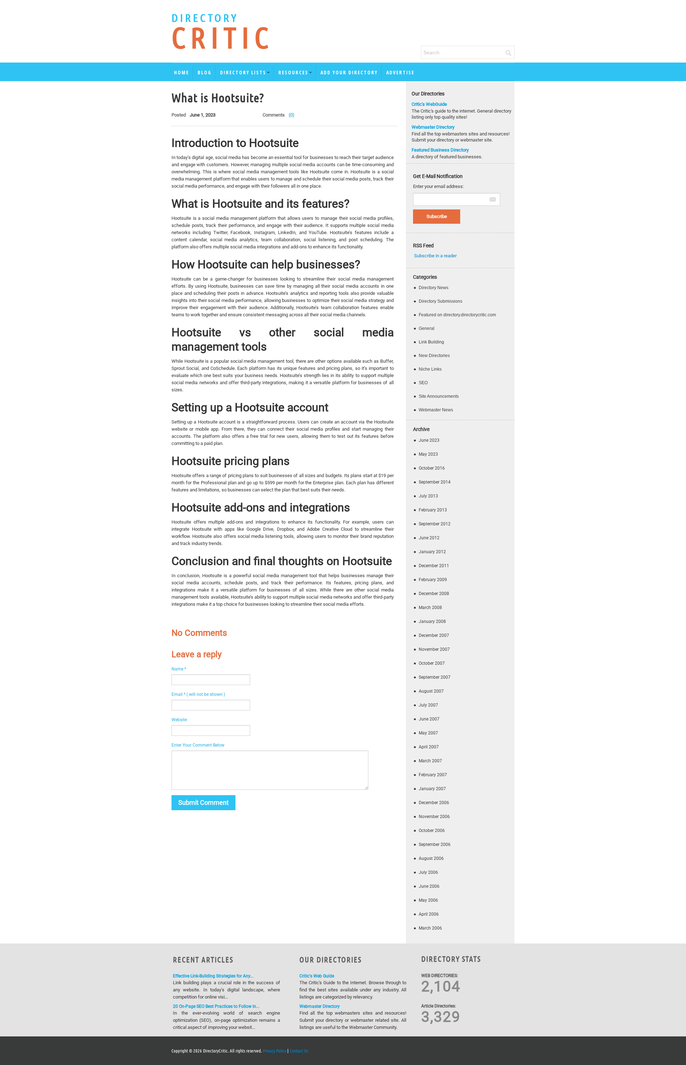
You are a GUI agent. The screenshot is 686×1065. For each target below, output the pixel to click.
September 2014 (435, 482)
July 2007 (428, 705)
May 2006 (428, 900)
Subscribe (437, 216)
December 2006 (434, 802)
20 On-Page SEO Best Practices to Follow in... (216, 1006)
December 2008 (434, 593)
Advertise (400, 72)
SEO (423, 382)
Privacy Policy (274, 1050)
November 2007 (434, 649)
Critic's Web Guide (316, 976)
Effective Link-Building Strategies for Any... (213, 976)
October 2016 (432, 468)
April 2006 (429, 914)
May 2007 (428, 732)
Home (181, 72)
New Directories (434, 355)
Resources (293, 72)
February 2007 (433, 774)
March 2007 (430, 760)
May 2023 (428, 454)
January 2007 (432, 788)
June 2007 (429, 719)
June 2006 (429, 886)
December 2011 (434, 565)
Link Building (431, 342)
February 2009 (433, 579)
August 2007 (431, 691)
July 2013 (428, 496)
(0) (291, 115)
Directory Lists (243, 72)
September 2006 (435, 844)
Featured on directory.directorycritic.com (457, 314)
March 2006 (430, 928)
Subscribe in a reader (435, 255)
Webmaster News (436, 409)
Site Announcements (439, 396)
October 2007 (432, 663)
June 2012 (429, 537)
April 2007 (429, 746)
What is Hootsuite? (218, 97)
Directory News (433, 287)
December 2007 (434, 635)
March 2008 (430, 607)
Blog (205, 72)
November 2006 (434, 816)
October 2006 (432, 830)
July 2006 (428, 872)
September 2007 (435, 677)
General (426, 328)
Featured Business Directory (440, 150)
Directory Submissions (440, 301)
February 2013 (433, 509)
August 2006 (431, 858)
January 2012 (432, 551)
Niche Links (430, 369)
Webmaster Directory (433, 127)
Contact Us (299, 1050)
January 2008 (432, 621)
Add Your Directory (349, 72)
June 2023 (429, 440)
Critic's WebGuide (429, 104)
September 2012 (435, 523)
